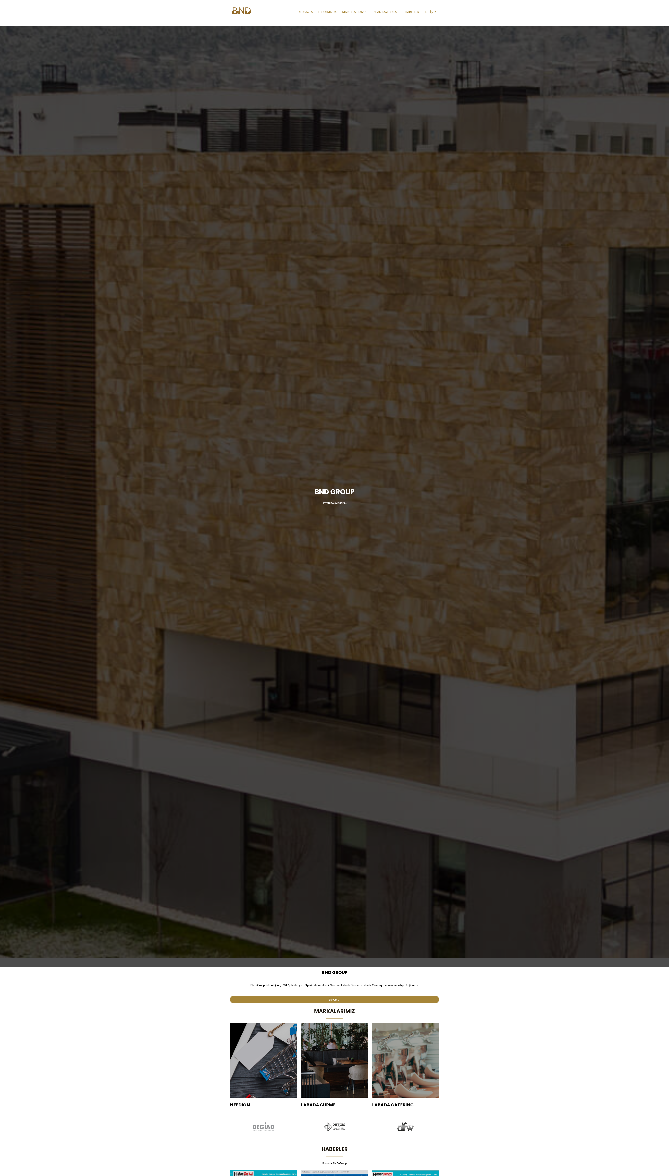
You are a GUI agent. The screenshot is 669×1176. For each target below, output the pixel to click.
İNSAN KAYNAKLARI (386, 11)
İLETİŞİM (430, 11)
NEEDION (240, 1105)
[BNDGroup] (241, 11)
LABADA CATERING (393, 1105)
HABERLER (412, 11)
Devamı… (334, 999)
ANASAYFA (305, 11)
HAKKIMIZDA (327, 11)
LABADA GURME (318, 1105)
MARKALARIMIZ (353, 11)
